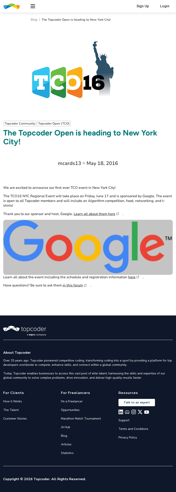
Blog (34, 20)
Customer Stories (15, 419)
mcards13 (69, 163)
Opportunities (70, 410)
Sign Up (143, 6)
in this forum (73, 285)
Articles (66, 444)
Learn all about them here (94, 214)
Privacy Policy (127, 437)
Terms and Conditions (133, 429)
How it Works (12, 401)
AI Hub (65, 427)
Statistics (67, 453)
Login (164, 6)
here (131, 277)
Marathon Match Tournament (81, 419)
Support (123, 420)
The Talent (11, 410)
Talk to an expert (137, 402)
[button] (32, 6)
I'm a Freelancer (72, 401)
